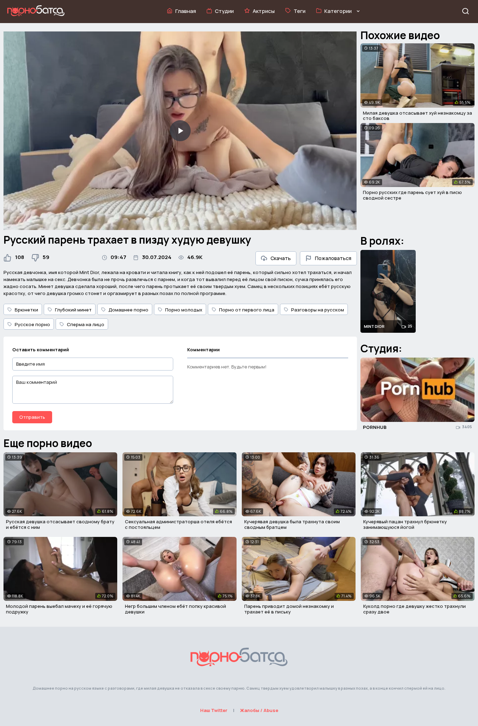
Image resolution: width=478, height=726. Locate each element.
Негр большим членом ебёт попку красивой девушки (175, 609)
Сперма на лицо (85, 324)
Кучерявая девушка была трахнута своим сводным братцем (292, 524)
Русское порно (32, 324)
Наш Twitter (213, 710)
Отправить (32, 417)
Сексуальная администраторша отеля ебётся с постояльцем (178, 524)
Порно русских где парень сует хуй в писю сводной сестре (412, 195)
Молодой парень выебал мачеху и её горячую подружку (59, 609)
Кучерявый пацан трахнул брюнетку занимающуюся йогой (405, 524)
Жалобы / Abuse (259, 710)
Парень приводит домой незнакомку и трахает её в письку (289, 609)
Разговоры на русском (317, 310)
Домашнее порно (128, 310)
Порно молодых (183, 310)
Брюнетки (26, 310)
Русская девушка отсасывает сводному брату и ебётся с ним (60, 524)
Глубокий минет (73, 310)
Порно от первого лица (246, 310)
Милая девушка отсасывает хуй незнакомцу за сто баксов (417, 116)
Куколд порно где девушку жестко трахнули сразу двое (414, 609)
